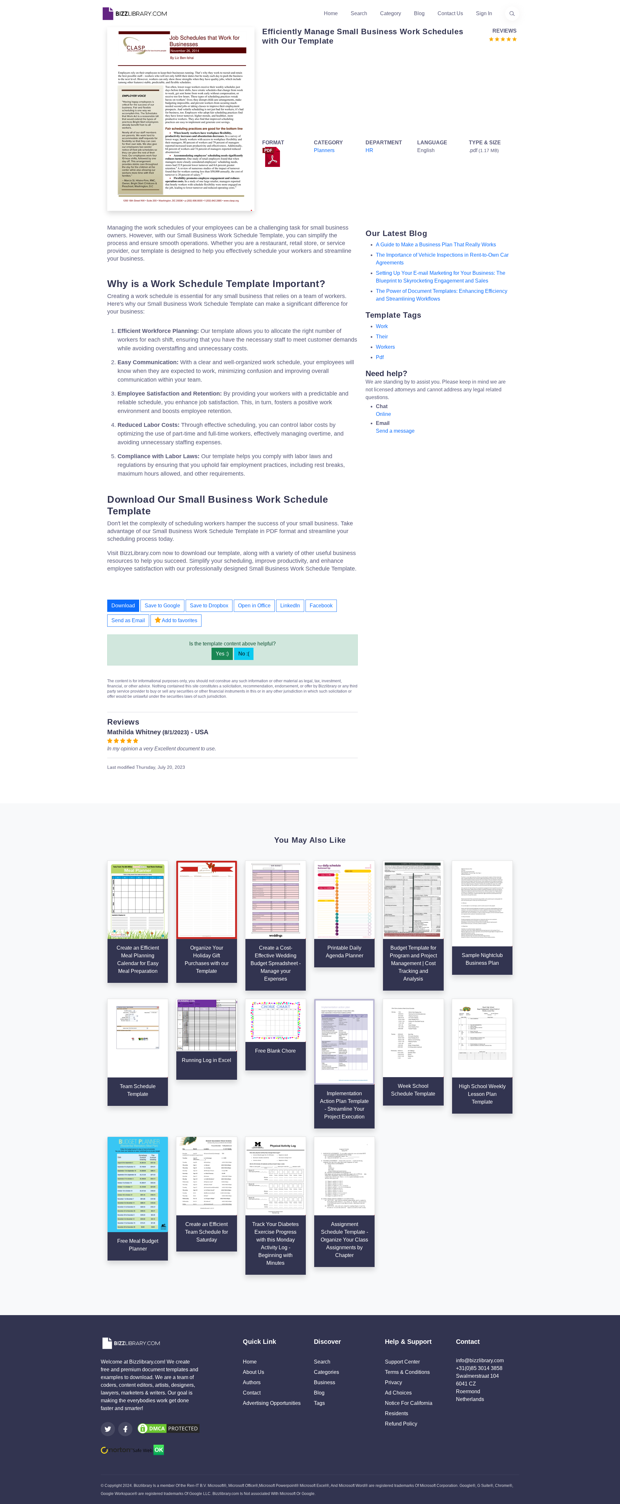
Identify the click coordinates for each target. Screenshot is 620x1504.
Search (359, 13)
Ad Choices (398, 1393)
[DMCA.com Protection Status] (168, 1428)
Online (383, 414)
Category (390, 13)
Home (331, 13)
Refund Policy (401, 1424)
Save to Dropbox (209, 605)
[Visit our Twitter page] (108, 1429)
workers (385, 347)
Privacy (393, 1382)
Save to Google (162, 605)
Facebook (321, 605)
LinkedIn (290, 605)
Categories (326, 1372)
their (382, 336)
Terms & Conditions (407, 1372)
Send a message (395, 431)
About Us (253, 1372)
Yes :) (222, 653)
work (382, 326)
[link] (108, 1429)
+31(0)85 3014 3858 (479, 1368)
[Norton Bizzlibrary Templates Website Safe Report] (132, 1449)
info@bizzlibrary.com (480, 1360)
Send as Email (128, 620)
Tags (319, 1403)
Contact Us (450, 13)
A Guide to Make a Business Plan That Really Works (436, 244)
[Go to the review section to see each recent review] (503, 38)
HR (369, 150)
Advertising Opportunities (272, 1403)
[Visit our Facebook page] (125, 1429)
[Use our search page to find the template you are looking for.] (512, 13)
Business (324, 1382)
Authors (252, 1382)
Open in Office (254, 605)
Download (123, 605)
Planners (324, 150)
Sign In (484, 13)
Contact (252, 1393)
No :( (243, 653)
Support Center (402, 1362)
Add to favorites (179, 620)
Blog (419, 13)
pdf (380, 357)
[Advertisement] (387, 91)
